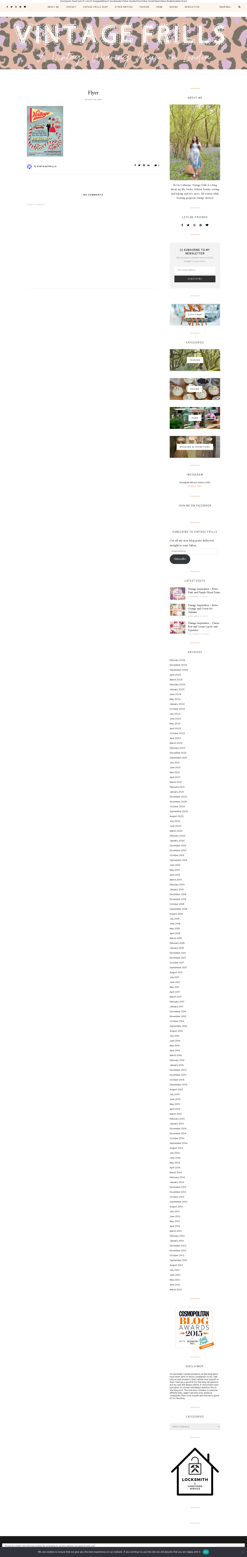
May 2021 (175, 772)
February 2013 (177, 1236)
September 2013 (178, 1201)
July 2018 (174, 918)
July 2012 (175, 1270)
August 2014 (176, 1148)
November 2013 (178, 1192)
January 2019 (177, 889)
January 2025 (177, 689)
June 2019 (175, 865)
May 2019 (175, 870)
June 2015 (175, 1099)
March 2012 (176, 1289)
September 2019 (178, 860)
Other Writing (124, 7)
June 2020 (175, 826)
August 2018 (176, 914)
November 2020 (178, 801)
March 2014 (176, 1172)
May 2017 (174, 987)
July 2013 (174, 1211)
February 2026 (177, 660)
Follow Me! (195, 486)
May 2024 (175, 699)
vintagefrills (47, 166)
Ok (205, 1551)
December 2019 (178, 845)
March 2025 (176, 679)
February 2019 (177, 884)
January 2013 (177, 1241)
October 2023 (177, 709)
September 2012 (178, 1260)
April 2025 (175, 675)
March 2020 (176, 831)
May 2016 (175, 1045)
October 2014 (177, 1138)
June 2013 (175, 1216)
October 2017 (177, 962)
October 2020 (177, 806)
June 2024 (175, 694)
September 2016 (178, 1026)
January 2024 (177, 704)
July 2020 (175, 821)
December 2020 (178, 796)
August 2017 (176, 972)
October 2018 (177, 904)
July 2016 (174, 1036)
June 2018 (175, 923)
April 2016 (175, 1050)
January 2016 (177, 1065)
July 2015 (175, 1094)
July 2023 (175, 714)
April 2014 (175, 1167)
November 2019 (178, 850)
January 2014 (177, 1182)
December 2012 (178, 1245)
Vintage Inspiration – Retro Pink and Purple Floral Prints (204, 591)
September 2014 (178, 1143)
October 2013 (177, 1197)
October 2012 (177, 1255)
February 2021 (177, 787)
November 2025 (178, 665)
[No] (242, 1552)
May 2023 (175, 723)
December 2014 (178, 1128)
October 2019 (177, 855)
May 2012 (175, 1280)
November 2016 (178, 1016)
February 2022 (177, 748)
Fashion (144, 7)
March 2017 (175, 997)
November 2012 (178, 1250)
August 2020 (177, 816)
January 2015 (177, 1123)
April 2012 (175, 1284)
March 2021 (176, 782)
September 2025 (179, 670)
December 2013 (178, 1187)
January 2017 (176, 1006)
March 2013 (176, 1231)
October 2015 (177, 1079)
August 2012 (176, 1265)
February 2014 (177, 1177)
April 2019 (175, 875)
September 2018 (178, 909)
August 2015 (176, 1089)
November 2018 (178, 899)
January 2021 (177, 792)
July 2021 (175, 762)
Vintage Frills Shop (95, 7)
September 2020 (179, 811)
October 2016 (177, 1021)
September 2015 (178, 1084)
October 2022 (177, 733)
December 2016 (178, 1011)
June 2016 (175, 1040)
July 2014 (175, 1153)
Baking (174, 7)
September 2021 (178, 757)
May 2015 (175, 1104)
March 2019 (176, 879)
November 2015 (178, 1075)
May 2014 (175, 1162)
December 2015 (178, 1070)
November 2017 (178, 958)
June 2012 (175, 1275)
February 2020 (177, 836)
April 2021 (175, 777)
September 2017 (178, 967)
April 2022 (175, 738)
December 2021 (178, 753)
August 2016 (176, 1031)
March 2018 (176, 938)
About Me (53, 7)
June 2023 (175, 718)
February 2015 (177, 1119)
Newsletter (192, 7)
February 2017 (177, 1001)
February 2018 (177, 943)
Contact (71, 7)
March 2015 (176, 1114)
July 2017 (174, 977)
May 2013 (175, 1221)
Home (159, 7)
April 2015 (175, 1109)
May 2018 (175, 928)
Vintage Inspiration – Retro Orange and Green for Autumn (203, 609)
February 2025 (177, 684)
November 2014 (178, 1133)
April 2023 (175, 728)
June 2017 (175, 982)
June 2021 (175, 767)
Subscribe (180, 559)
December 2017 (178, 953)
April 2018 (175, 933)
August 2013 (176, 1206)
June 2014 (175, 1158)
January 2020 (177, 840)
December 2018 (178, 894)
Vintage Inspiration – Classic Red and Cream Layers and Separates (203, 627)
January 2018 (177, 948)
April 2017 (175, 992)
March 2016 (176, 1055)
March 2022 (176, 743)
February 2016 (177, 1060)
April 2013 (175, 1226)
